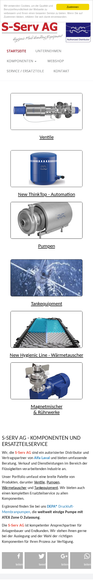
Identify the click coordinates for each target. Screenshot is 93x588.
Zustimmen (73, 7)
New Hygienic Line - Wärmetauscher (46, 355)
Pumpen (46, 246)
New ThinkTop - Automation (46, 194)
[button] (12, 560)
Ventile (47, 137)
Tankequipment (46, 303)
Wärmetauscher (14, 488)
